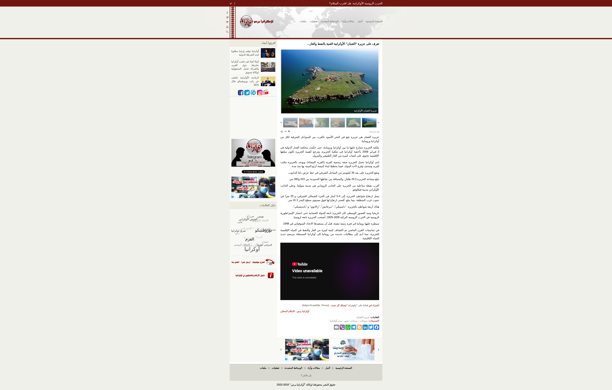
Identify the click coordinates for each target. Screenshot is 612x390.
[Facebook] (376, 327)
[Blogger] (359, 327)
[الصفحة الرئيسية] (256, 21)
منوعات (364, 320)
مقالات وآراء (348, 21)
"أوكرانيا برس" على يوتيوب (227, 27)
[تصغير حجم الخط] (285, 131)
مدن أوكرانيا (336, 320)
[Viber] (342, 327)
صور (346, 320)
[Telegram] (353, 327)
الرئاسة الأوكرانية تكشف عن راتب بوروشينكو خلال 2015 (245, 81)
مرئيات (354, 320)
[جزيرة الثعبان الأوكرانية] (329, 81)
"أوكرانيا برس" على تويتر (227, 22)
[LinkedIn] (365, 327)
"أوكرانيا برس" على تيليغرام (227, 17)
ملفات (303, 21)
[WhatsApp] (347, 327)
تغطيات (313, 21)
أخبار (360, 21)
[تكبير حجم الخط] (289, 131)
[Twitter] (370, 327)
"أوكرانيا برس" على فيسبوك (227, 13)
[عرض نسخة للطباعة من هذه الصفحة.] (281, 131)
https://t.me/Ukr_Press (315, 305)
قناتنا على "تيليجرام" (357, 305)
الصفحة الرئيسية (374, 21)
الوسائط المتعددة (329, 21)
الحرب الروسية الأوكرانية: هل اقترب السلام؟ (355, 3)
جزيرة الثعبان (362, 317)
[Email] (336, 327)
